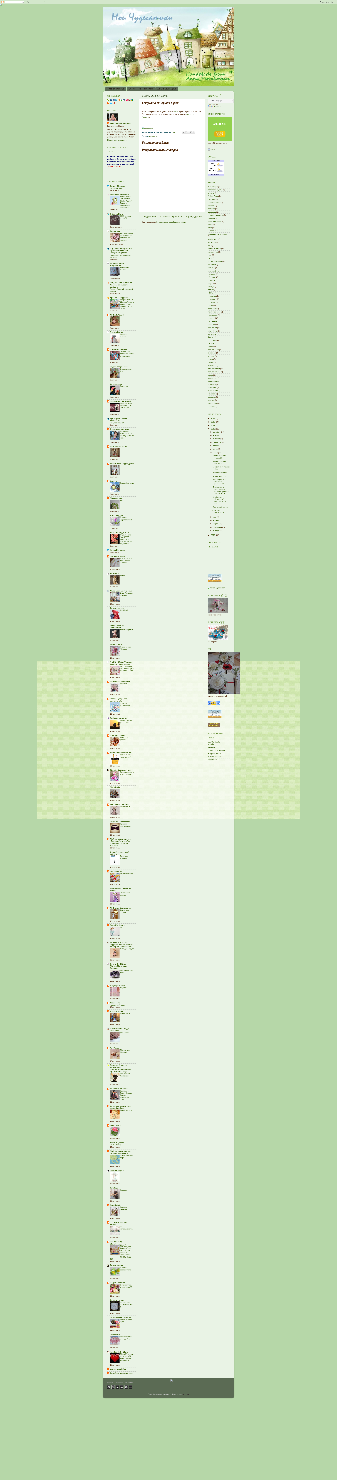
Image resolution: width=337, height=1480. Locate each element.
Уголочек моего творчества (117, 264)
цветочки (212, 397)
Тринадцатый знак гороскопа (118, 420)
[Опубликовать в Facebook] (191, 132)
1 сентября (213, 187)
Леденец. (124, 988)
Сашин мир (115, 231)
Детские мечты (117, 608)
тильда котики (214, 372)
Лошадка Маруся (127, 949)
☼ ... (122, 1173)
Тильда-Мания (214, 757)
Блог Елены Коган (118, 446)
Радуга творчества (119, 367)
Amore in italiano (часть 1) (219, 462)
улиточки (212, 384)
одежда (211, 287)
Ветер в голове (117, 1300)
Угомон (113, 481)
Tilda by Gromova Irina (120, 770)
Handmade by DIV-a (119, 1352)
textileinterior (116, 871)
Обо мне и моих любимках (141, 89)
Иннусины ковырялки (120, 822)
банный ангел (214, 202)
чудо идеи (212, 403)
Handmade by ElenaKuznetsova (118, 1243)
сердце (211, 343)
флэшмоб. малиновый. (218, 511)
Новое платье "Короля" (125, 648)
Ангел (122, 576)
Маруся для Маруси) (125, 1051)
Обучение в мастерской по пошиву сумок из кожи (127, 434)
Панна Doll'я (125, 1013)
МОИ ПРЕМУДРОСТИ (119, 533)
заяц (210, 224)
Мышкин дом (116, 498)
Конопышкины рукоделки (122, 464)
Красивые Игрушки (119, 298)
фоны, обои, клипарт (217, 750)
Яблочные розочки (124, 739)
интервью (212, 231)
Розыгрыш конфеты (124, 857)
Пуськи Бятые (116, 332)
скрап (210, 347)
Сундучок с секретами (120, 401)
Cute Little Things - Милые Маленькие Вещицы (118, 966)
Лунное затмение (219, 473)
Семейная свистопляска (121, 1373)
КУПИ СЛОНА (116, 645)
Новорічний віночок (124, 269)
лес (209, 255)
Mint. (122, 927)
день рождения (214, 221)
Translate (217, 107)
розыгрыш (212, 328)
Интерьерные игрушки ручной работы (120, 1107)
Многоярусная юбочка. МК (126, 1338)
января (216, 531)
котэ (210, 246)
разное (211, 318)
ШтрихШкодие (117, 1171)
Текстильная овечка (125, 894)
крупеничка (213, 252)
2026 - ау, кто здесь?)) (125, 217)
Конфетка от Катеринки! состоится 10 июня (219, 500)
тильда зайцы (214, 369)
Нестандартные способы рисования (219, 482)
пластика (212, 296)
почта (210, 306)
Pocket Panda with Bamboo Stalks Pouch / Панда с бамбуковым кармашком (126, 202)
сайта (175, 111)
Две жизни (124, 1033)
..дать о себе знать (117, 1005)
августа (216, 446)
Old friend (124, 610)
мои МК (211, 268)
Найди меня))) (115, 1145)
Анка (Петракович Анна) (121, 123)
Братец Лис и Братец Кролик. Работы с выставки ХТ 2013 (126, 1095)
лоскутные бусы (215, 261)
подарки (211, 299)
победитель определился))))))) (127, 1304)
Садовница (213, 331)
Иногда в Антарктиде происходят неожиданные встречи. (120, 255)
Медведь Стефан (123, 335)
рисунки (211, 325)
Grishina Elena (116, 214)
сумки (210, 362)
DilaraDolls (115, 787)
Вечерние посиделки (120, 194)
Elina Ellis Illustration (119, 804)
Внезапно (124, 386)
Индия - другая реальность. (126, 721)
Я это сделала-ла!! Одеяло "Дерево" (126, 560)
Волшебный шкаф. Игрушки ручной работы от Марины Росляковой (121, 945)
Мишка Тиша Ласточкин (125, 1075)
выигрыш (212, 212)
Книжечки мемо (126, 873)
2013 (213, 422)
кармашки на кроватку (217, 234)
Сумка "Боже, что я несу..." (125, 756)
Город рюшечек (117, 735)
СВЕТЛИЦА (115, 1335)
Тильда (211, 366)
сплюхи (211, 356)
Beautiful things (117, 925)
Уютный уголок (117, 1143)
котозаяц (212, 242)
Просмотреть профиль (117, 140)
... (121, 449)
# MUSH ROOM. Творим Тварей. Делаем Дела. (121, 663)
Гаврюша (123, 1190)
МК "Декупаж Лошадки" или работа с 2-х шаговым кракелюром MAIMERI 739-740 (121, 1252)
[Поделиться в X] (188, 132)
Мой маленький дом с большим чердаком (120, 1152)
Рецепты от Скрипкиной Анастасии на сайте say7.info (121, 285)
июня (215, 453)
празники (212, 309)
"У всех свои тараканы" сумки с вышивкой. (126, 354)
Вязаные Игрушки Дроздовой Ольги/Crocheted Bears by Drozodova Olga (120, 1068)
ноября (216, 435)
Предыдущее (194, 216)
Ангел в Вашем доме (166, 89)
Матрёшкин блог (117, 556)
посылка (211, 302)
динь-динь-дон (116, 188)
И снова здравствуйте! (126, 1269)
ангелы (211, 193)
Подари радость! (118, 1283)
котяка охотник (214, 249)
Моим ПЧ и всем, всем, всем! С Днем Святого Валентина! (127, 1357)
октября (216, 439)
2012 (213, 425)
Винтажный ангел (220, 507)
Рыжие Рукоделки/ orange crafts (118, 700)
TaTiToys (114, 1188)
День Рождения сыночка (126, 594)
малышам (212, 265)
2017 (213, 418)
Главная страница (116, 89)
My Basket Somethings (120, 908)
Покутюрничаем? (117, 423)
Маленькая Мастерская (121, 591)
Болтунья (114, 574)
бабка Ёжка (213, 196)
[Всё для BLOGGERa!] (214, 726)
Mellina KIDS (125, 807)
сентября (217, 442)
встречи (211, 209)
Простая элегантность (125, 825)
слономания (213, 350)
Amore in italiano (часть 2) (219, 457)
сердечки (212, 340)
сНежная (212, 353)
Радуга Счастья (214, 753)
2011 (213, 429)
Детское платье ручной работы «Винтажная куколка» (126, 236)
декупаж (211, 218)
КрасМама (212, 760)
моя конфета (213, 271)
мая (215, 517)
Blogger (185, 1394)
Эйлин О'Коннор (117, 186)
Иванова (211, 747)
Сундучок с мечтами (119, 429)
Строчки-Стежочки (118, 349)
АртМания (114, 1048)
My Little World (117, 315)
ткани (210, 375)
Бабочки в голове (118, 718)
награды (211, 274)
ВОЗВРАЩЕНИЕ (126, 630)
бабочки (211, 199)
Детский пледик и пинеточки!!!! (126, 1286)
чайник (211, 400)
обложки (123, 684)
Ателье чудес (116, 515)
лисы (210, 258)
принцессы (212, 315)
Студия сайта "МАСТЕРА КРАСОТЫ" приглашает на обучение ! (126, 539)
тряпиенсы (212, 378)
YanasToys (115, 1003)
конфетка (153, 136)
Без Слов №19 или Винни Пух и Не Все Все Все (126, 668)
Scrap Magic (115, 1125)
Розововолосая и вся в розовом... (127, 773)
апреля (216, 520)
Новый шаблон (126, 1110)
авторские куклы (215, 190)
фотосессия (213, 391)
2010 (213, 535)
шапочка (211, 406)
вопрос (211, 206)
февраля (217, 527)
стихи (210, 359)
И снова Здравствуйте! (126, 519)
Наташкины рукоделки (120, 1317)
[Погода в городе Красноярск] (216, 175)
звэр (210, 228)
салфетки (212, 334)
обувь (210, 284)
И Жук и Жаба (116, 1011)
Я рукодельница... (118, 986)
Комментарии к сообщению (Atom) (171, 222)
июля (215, 449)
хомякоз (211, 394)
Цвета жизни (116, 384)
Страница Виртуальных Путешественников (121, 250)
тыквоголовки (213, 381)
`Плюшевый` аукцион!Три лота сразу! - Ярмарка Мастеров (120, 843)
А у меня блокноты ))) (125, 704)
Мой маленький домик (120, 839)
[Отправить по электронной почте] (183, 132)
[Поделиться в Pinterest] (193, 132)
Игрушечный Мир (118, 1369)
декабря (217, 432)
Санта (210, 337)
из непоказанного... (126, 1228)
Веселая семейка (123, 1208)
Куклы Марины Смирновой (117, 626)
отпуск (211, 290)
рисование (212, 321)
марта (216, 524)
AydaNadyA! (115, 1205)
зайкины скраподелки (120, 682)
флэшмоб (212, 388)
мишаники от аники (119, 1089)
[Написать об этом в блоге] (186, 132)
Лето (122, 500)
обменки (211, 280)
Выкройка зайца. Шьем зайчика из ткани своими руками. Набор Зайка (127, 304)
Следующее (149, 216)
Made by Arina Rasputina (121, 753)
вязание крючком (215, 215)
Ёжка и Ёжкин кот (219, 476)
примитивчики (214, 312)
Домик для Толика (124, 911)
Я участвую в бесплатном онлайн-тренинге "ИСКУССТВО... (220, 490)
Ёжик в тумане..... (118, 1266)
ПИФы (210, 293)
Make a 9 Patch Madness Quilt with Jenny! (126, 405)
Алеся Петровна (117, 550)
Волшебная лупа (127, 483)
